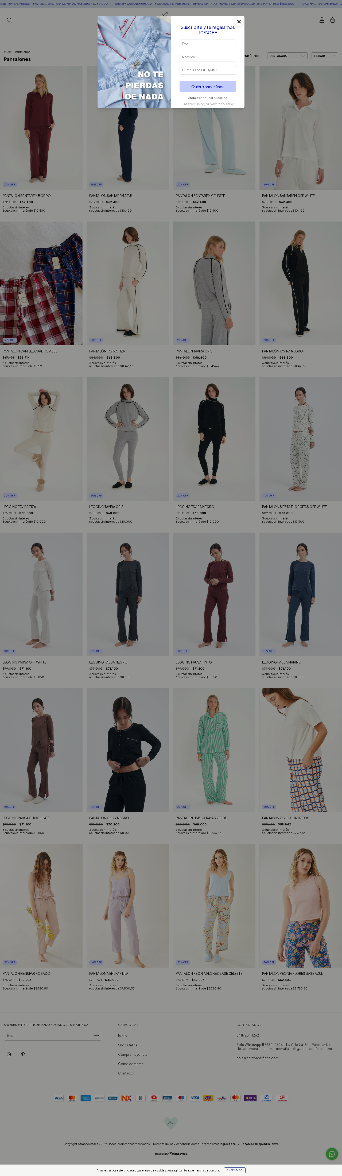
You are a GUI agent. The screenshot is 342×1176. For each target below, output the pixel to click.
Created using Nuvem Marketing (207, 104)
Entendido (235, 1170)
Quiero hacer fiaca (207, 86)
